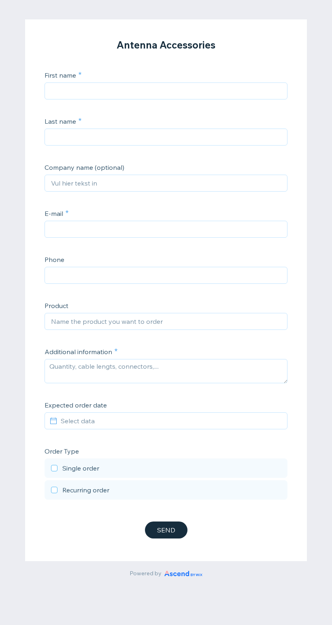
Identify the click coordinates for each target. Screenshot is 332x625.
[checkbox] (166, 469)
